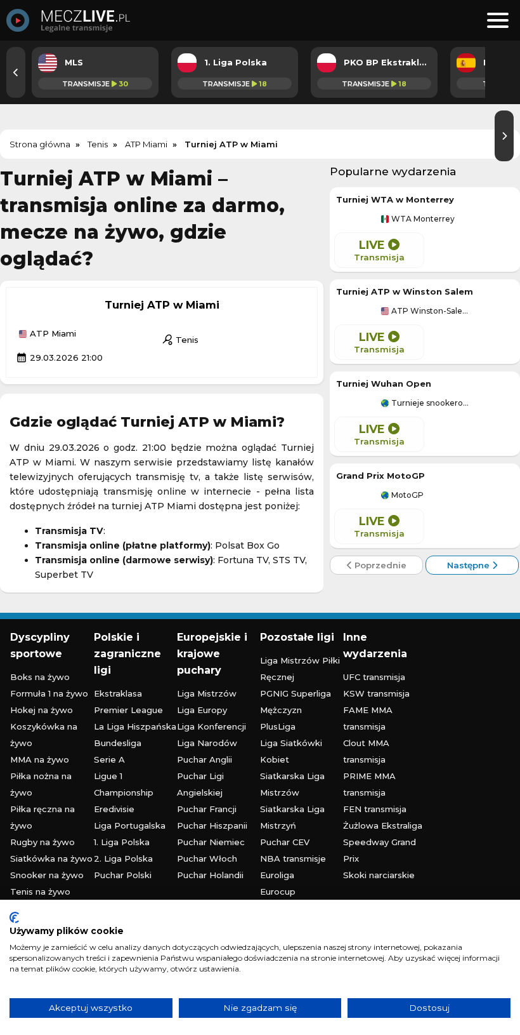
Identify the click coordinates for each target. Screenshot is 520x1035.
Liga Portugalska (130, 825)
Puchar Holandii (210, 875)
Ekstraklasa (118, 693)
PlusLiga (278, 726)
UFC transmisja (374, 677)
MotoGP (406, 495)
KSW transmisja (376, 693)
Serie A (109, 759)
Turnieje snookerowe (429, 403)
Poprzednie (379, 565)
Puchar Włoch (207, 858)
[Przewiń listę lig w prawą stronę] (504, 135)
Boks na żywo (40, 677)
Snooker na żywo (47, 875)
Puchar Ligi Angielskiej (200, 784)
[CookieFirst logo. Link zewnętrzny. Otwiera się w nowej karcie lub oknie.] (14, 917)
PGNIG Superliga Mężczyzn (295, 701)
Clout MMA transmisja (366, 751)
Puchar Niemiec (211, 842)
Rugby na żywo (42, 842)
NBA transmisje (293, 858)
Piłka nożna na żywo (41, 784)
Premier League (128, 710)
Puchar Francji (207, 809)
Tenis (180, 339)
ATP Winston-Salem (429, 311)
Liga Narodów (207, 743)
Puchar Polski (123, 875)
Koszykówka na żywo (43, 734)
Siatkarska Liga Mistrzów (292, 784)
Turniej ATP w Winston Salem (404, 291)
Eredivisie (114, 809)
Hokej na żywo (41, 710)
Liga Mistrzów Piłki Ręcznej (300, 668)
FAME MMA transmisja (368, 718)
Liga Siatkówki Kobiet (291, 751)
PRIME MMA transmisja (369, 784)
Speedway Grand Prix (379, 850)
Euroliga (277, 875)
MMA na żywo (39, 759)
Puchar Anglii (204, 759)
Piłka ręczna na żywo (42, 817)
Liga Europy (202, 710)
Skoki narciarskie (379, 875)
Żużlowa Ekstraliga (382, 825)
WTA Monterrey (422, 219)
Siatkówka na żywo (51, 858)
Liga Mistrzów (207, 693)
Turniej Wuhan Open (383, 383)
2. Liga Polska (123, 858)
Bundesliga (117, 743)
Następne (469, 565)
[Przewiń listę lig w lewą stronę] (15, 72)
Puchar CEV (284, 842)
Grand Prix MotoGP (380, 476)
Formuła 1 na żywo (49, 693)
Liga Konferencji (211, 726)
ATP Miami (51, 334)
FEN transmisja (374, 809)
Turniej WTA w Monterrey (395, 199)
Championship (123, 792)
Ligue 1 (108, 776)
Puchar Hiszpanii (212, 825)
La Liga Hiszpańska (135, 726)
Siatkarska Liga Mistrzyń (292, 817)
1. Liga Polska (122, 842)
